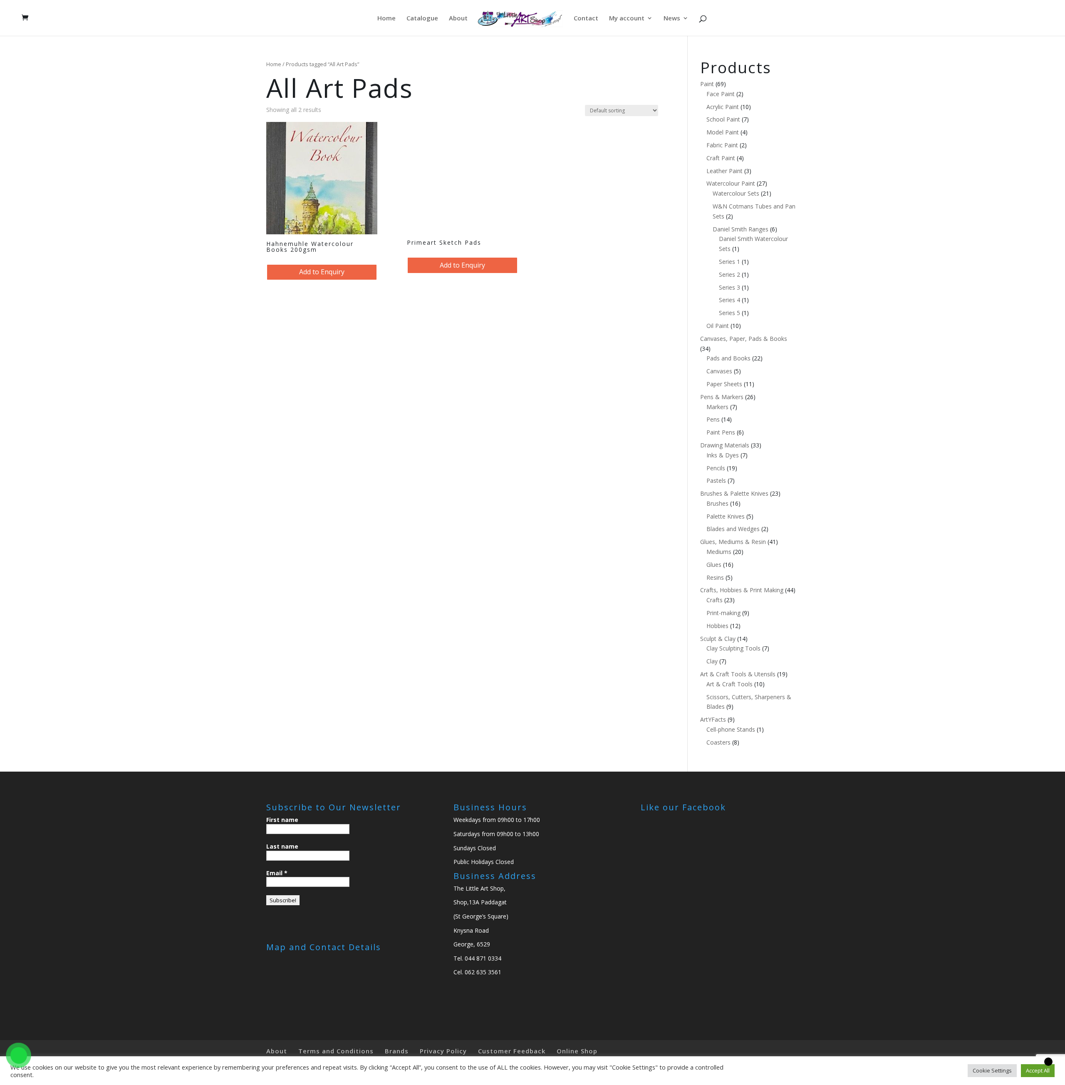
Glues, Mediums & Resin (733, 542)
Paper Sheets (724, 384)
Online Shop (577, 1051)
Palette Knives (725, 516)
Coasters (718, 742)
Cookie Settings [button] (992, 1070)
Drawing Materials (724, 445)
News (672, 18)
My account (626, 18)
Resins (715, 577)
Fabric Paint (722, 145)
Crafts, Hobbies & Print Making (741, 590)
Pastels (716, 480)
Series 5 (729, 313)
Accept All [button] (1038, 1070)
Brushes (717, 503)
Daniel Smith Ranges (740, 229)
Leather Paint (724, 171)
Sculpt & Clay (718, 639)
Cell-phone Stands (730, 729)
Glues (713, 565)
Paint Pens (720, 432)
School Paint (723, 119)
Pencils (715, 468)
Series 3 (729, 287)
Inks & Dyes (722, 455)
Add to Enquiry (321, 271)
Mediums (718, 552)
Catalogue (422, 18)
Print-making (723, 613)
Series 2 (729, 274)
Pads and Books (728, 358)
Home (386, 18)
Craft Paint (720, 158)
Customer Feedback (511, 1051)
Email (276, 873)
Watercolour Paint (730, 183)
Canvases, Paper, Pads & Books (743, 339)
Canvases (719, 371)
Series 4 (729, 300)
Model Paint (722, 132)
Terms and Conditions (336, 1051)
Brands (397, 1051)
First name (282, 820)
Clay (712, 661)
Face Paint (720, 94)
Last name (282, 846)
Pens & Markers (721, 397)
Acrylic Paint (722, 107)
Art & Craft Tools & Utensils (737, 674)
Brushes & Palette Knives (734, 493)
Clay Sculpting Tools (733, 648)
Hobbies (717, 626)
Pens (713, 419)
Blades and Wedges (733, 529)
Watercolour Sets (736, 193)
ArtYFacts (713, 719)
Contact (586, 18)
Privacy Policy (443, 1051)
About (458, 18)
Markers (717, 407)
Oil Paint (717, 326)
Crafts (714, 600)
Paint (707, 84)
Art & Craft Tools (729, 684)
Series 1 (729, 262)
